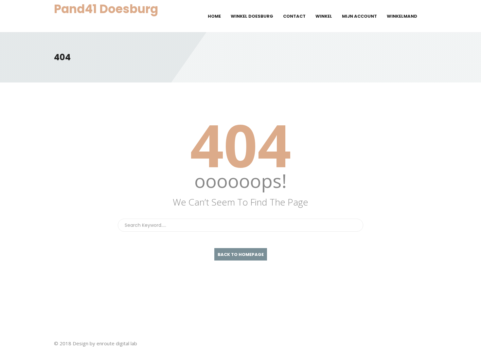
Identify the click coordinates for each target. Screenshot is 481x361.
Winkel (323, 16)
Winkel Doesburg (252, 16)
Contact (294, 16)
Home (214, 16)
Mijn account (359, 16)
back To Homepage (241, 254)
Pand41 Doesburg (106, 9)
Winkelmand (402, 16)
